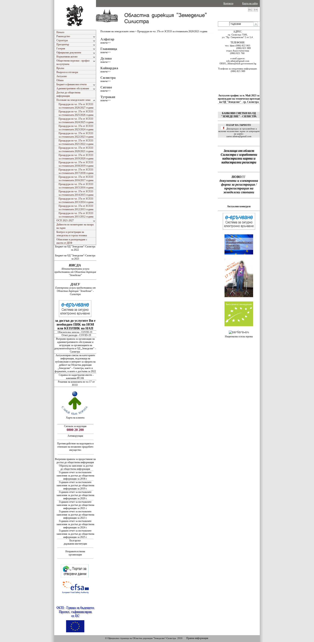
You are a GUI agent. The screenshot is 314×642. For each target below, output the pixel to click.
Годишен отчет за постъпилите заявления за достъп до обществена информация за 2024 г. (75, 524)
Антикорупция (75, 435)
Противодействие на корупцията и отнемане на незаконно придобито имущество (75, 446)
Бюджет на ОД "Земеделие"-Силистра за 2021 (75, 257)
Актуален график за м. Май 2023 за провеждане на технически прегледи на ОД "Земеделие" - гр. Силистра (239, 98)
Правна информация (197, 638)
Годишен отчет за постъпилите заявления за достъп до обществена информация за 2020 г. (75, 495)
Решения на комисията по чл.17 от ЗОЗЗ (76, 383)
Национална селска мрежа (239, 336)
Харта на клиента (75, 417)
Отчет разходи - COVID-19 (76, 335)
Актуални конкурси (239, 206)
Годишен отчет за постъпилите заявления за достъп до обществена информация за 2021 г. (75, 505)
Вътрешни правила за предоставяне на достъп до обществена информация (75, 461)
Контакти (228, 3)
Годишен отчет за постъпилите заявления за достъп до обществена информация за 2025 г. (75, 534)
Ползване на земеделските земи (117, 31)
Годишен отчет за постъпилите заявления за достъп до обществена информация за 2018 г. (75, 475)
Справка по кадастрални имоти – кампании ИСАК (76, 376)
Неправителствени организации (75, 553)
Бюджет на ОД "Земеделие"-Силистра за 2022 (75, 248)
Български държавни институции (75, 542)
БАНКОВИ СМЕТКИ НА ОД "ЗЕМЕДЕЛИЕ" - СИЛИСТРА (239, 115)
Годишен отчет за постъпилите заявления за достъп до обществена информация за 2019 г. (75, 485)
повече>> (105, 42)
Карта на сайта (250, 3)
